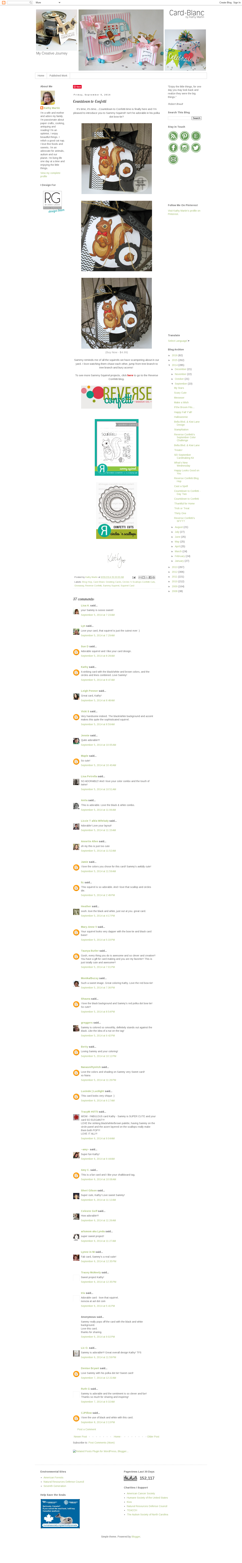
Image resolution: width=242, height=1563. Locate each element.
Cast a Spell (181, 486)
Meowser (179, 397)
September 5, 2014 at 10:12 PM (98, 1056)
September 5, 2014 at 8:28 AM (98, 655)
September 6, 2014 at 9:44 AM (98, 1158)
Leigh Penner (89, 690)
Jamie (84, 861)
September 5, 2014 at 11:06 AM (98, 809)
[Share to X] (147, 577)
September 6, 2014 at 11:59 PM (98, 1357)
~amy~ (85, 1149)
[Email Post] (133, 577)
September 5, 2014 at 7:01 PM (98, 967)
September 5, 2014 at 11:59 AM (98, 871)
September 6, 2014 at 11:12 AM (98, 1199)
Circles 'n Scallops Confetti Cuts (138, 582)
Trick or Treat (181, 508)
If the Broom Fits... (184, 407)
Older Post (153, 1436)
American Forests (53, 1477)
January (180, 560)
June (178, 536)
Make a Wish (181, 402)
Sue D (85, 646)
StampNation (181, 429)
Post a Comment (86, 1429)
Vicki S (85, 711)
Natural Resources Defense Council (64, 1481)
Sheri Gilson (89, 1190)
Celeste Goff (89, 1211)
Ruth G (85, 1388)
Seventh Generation (55, 1486)
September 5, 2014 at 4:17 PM (98, 915)
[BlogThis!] (143, 577)
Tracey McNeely (91, 1272)
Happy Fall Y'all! (183, 412)
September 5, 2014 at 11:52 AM (98, 850)
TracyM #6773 (89, 1111)
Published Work (58, 75)
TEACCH (132, 1510)
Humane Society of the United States (147, 1497)
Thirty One (180, 513)
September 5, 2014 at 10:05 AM (98, 744)
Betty (84, 1046)
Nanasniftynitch (91, 1067)
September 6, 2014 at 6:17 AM (98, 1100)
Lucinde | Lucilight (92, 1091)
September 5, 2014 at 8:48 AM (98, 700)
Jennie (85, 735)
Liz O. (84, 1347)
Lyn (83, 625)
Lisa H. (85, 605)
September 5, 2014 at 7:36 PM (98, 987)
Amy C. (85, 1170)
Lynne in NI (88, 1252)
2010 (175, 581)
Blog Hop (87, 582)
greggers (87, 1022)
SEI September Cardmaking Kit (184, 456)
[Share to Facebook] (150, 577)
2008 (175, 591)
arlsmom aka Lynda (93, 1231)
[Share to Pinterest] (153, 577)
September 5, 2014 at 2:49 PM (98, 895)
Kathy (84, 667)
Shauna (85, 998)
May (177, 541)
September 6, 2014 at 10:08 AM (98, 1179)
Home (41, 75)
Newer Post (80, 1436)
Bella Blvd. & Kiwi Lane (187, 445)
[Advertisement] (182, 274)
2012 (175, 571)
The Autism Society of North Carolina (147, 1514)
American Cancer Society (141, 1493)
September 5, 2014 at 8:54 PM (98, 1011)
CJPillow (86, 1412)
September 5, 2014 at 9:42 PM (98, 1035)
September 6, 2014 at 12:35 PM (98, 1261)
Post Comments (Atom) (102, 1442)
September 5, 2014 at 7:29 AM (98, 635)
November (181, 374)
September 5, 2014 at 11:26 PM (98, 1080)
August (179, 527)
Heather (86, 906)
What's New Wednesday (182, 464)
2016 (175, 355)
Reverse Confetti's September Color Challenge (185, 437)
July (177, 531)
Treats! (178, 450)
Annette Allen (89, 841)
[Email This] (140, 577)
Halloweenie (181, 417)
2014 (175, 365)
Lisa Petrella (89, 776)
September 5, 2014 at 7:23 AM (98, 614)
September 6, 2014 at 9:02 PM (98, 1336)
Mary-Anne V (89, 926)
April (178, 546)
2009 (175, 586)
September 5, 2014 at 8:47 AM (98, 679)
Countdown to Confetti (186, 498)
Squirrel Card (127, 585)
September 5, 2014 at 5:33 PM (98, 939)
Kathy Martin (52, 108)
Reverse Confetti (93, 585)
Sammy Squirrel (111, 585)
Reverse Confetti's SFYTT (184, 519)
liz (82, 882)
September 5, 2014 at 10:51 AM (98, 789)
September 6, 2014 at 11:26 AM (98, 1220)
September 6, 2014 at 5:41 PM (98, 1306)
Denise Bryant (90, 1368)
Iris (83, 1293)
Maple (84, 755)
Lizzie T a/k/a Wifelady (95, 820)
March (178, 551)
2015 (175, 360)
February (180, 556)
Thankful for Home (184, 503)
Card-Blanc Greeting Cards (107, 582)
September (181, 383)
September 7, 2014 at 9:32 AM (98, 1401)
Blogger (136, 1536)
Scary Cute (180, 392)
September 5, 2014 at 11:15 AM (98, 830)
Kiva (129, 1502)
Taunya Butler (90, 950)
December (181, 369)
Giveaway (79, 585)
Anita (84, 800)
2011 (175, 576)
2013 (175, 567)
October (180, 378)
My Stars (179, 388)
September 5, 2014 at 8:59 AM (98, 724)
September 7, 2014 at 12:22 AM (98, 1377)
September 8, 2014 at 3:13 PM (98, 1422)
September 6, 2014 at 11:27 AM (98, 1241)
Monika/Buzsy (90, 978)
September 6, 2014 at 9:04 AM (98, 1138)
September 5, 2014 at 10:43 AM (98, 765)
